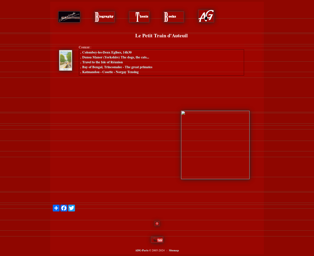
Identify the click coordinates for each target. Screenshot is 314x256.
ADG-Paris (141, 250)
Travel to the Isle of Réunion (101, 61)
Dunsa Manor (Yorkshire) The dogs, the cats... (114, 57)
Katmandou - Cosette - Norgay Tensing (109, 71)
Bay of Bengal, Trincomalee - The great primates (116, 66)
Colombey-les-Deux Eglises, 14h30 (106, 52)
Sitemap (174, 250)
